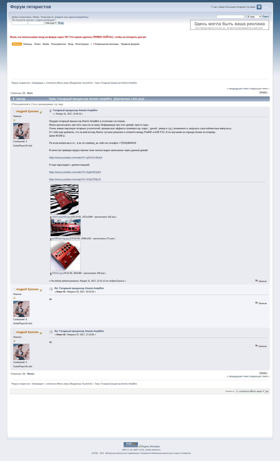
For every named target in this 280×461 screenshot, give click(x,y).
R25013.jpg (57, 273)
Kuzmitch (86, 83)
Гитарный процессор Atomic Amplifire (75, 110)
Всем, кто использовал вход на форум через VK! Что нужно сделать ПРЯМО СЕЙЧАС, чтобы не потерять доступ (78, 37)
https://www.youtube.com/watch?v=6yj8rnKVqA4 (75, 172)
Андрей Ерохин (27, 111)
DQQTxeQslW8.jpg (60, 217)
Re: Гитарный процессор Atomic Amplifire (79, 288)
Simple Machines (153, 450)
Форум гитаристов (30, 6)
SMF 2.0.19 (127, 450)
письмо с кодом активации (40, 20)
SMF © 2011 (139, 450)
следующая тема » (259, 88)
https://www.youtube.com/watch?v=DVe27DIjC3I (75, 179)
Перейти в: (229, 391)
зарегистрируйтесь (78, 17)
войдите (59, 17)
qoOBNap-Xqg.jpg (60, 238)
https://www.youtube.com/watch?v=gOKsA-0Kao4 (75, 157)
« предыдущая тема (237, 88)
